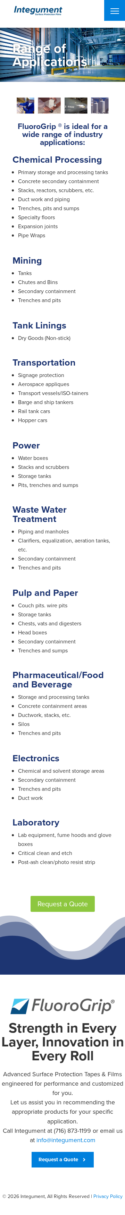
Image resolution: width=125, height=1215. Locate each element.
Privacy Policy (108, 1196)
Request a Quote (63, 904)
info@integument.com (65, 1140)
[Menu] (114, 10)
